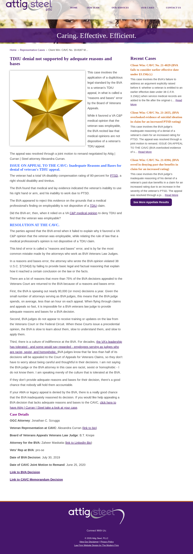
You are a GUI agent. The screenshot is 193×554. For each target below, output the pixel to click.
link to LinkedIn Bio (78, 442)
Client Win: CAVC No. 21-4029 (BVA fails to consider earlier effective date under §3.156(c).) (154, 69)
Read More (145, 151)
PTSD (114, 175)
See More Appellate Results (151, 202)
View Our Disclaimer (89, 541)
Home (74, 8)
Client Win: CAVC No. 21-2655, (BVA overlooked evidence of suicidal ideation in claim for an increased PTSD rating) (156, 117)
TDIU (93, 205)
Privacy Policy (107, 541)
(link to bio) (89, 428)
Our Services (120, 8)
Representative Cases (32, 50)
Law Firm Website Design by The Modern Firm (96, 545)
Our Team (93, 8)
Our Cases (147, 8)
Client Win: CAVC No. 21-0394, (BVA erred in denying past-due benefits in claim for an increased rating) (154, 164)
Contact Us (173, 8)
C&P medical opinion (83, 213)
